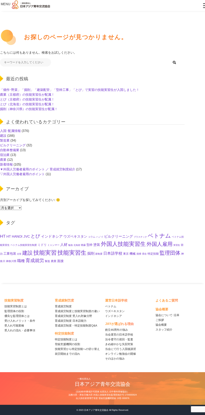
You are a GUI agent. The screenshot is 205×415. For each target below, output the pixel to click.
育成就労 (35, 260)
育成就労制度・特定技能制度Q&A (76, 325)
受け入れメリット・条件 (19, 320)
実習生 (176, 245)
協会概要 (161, 324)
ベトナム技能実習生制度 (23, 245)
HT (3, 236)
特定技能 (153, 253)
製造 (47, 261)
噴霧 (83, 245)
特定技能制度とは (66, 339)
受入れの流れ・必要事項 (19, 330)
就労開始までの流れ (67, 353)
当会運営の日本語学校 (119, 334)
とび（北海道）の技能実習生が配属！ (27, 104)
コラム (91, 236)
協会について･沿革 (167, 315)
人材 (63, 244)
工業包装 (9, 253)
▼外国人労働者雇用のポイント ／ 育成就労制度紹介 (37, 169)
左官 (19, 254)
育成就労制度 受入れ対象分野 (73, 316)
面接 (60, 261)
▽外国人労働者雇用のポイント (22, 174)
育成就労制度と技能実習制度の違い (77, 311)
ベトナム (159, 235)
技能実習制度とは (15, 306)
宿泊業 (5, 155)
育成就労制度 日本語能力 (70, 320)
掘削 (90, 253)
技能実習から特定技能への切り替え (77, 349)
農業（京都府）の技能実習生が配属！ (27, 94)
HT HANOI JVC (18, 236)
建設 (3, 135)
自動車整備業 (9, 150)
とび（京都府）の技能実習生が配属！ (27, 99)
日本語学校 (112, 253)
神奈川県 (11, 261)
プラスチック (140, 237)
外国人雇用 (160, 244)
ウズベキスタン (75, 236)
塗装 (96, 245)
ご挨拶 (160, 320)
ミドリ (42, 244)
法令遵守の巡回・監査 (119, 339)
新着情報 (6, 164)
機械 (133, 253)
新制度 (98, 253)
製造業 (5, 140)
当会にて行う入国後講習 (120, 349)
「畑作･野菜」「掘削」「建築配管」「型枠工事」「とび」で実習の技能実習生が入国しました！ (69, 89)
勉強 (70, 245)
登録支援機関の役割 (67, 344)
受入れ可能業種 (14, 325)
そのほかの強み (115, 358)
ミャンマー (53, 245)
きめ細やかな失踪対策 (119, 344)
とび (35, 236)
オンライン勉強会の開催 (120, 353)
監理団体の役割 (14, 311)
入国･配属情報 (10, 131)
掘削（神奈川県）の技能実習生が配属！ (29, 109)
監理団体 (170, 253)
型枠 (89, 244)
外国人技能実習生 (123, 244)
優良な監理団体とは (17, 316)
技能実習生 (71, 252)
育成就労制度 (63, 306)
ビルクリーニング (13, 145)
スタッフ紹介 (164, 329)
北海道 (76, 245)
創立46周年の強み (116, 329)
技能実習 (45, 252)
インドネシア (52, 236)
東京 (126, 253)
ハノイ (99, 236)
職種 (21, 261)
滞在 (144, 253)
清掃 (138, 253)
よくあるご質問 (167, 300)
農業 (3, 159)
